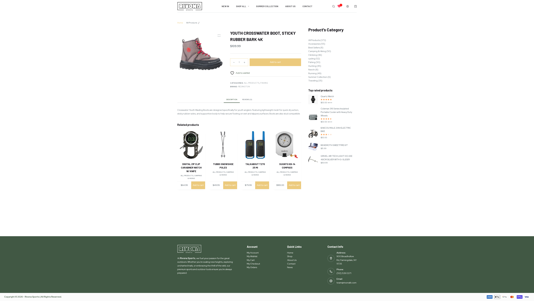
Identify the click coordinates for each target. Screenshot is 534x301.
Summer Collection (267, 6)
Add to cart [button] (198, 185)
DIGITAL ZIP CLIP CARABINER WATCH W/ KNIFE (191, 168)
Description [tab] (231, 99)
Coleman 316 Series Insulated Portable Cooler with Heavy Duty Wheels (336, 112)
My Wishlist (252, 256)
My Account (253, 252)
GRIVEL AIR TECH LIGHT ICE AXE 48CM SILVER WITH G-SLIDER (336, 158)
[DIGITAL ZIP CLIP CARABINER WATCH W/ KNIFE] (191, 145)
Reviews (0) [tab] (247, 99)
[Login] (347, 6)
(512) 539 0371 (344, 273)
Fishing (264, 83)
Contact (307, 6)
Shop (289, 256)
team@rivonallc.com (346, 282)
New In (225, 6)
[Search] (333, 6)
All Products (251, 83)
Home (290, 252)
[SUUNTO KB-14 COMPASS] (287, 145)
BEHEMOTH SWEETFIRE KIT (334, 145)
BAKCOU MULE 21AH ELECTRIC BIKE (336, 130)
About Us (290, 6)
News (290, 267)
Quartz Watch (327, 96)
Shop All (241, 6)
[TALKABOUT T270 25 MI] (255, 145)
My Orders (252, 267)
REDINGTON (244, 86)
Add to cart (275, 62)
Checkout (255, 263)
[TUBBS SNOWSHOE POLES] (223, 145)
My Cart (251, 260)
